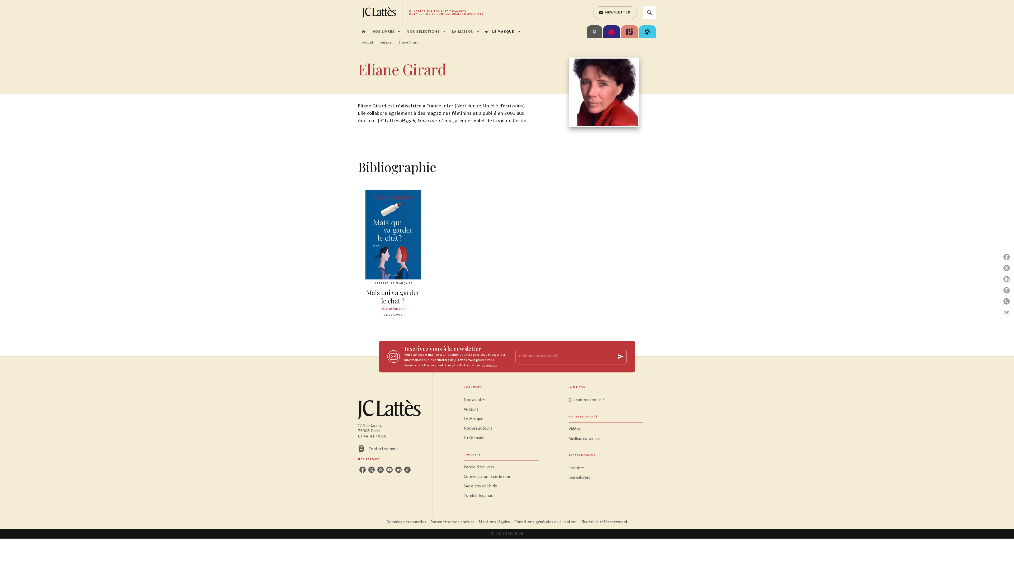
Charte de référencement (604, 522)
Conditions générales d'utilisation (545, 522)
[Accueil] (380, 12)
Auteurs (386, 42)
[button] (615, 12)
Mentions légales (494, 522)
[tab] (363, 31)
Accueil (367, 42)
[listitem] (362, 469)
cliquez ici (489, 365)
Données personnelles (406, 522)
